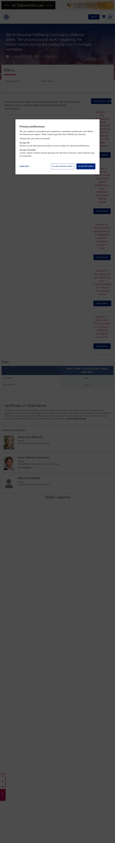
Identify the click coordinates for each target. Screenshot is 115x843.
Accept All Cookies (86, 166)
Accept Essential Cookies (62, 166)
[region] (57, 146)
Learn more (24, 166)
